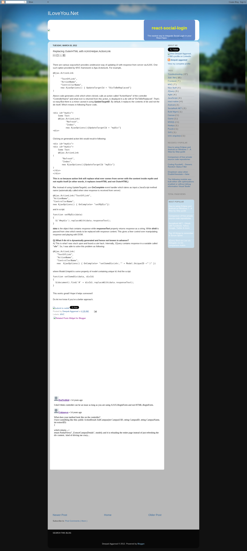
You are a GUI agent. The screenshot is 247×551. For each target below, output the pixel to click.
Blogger (141, 544)
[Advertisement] (107, 491)
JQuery (171, 91)
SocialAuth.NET (175, 108)
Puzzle (171, 129)
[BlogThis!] (57, 55)
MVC (62, 314)
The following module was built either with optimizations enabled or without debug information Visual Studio (181, 182)
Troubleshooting (175, 74)
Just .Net (172, 78)
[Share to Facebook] (64, 55)
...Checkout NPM (175, 38)
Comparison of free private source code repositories (180, 158)
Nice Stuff (172, 88)
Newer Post (60, 514)
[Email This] (54, 55)
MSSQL (171, 122)
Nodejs (171, 125)
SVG (170, 132)
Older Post (154, 514)
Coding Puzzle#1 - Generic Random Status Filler (180, 165)
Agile (170, 95)
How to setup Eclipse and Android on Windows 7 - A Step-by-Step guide (179, 149)
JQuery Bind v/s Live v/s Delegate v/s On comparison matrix (179, 243)
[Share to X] (60, 55)
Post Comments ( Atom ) (76, 521)
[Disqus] (107, 357)
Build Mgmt (173, 112)
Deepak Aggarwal (70, 311)
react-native (173, 101)
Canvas (171, 115)
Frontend (172, 81)
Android (171, 105)
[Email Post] (95, 311)
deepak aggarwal (179, 60)
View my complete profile (179, 64)
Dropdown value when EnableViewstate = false (178, 173)
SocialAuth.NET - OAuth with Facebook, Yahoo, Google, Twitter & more (179, 225)
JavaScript (173, 98)
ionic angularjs (174, 136)
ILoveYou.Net (63, 13)
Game (171, 119)
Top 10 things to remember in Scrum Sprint (181, 234)
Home (107, 514)
